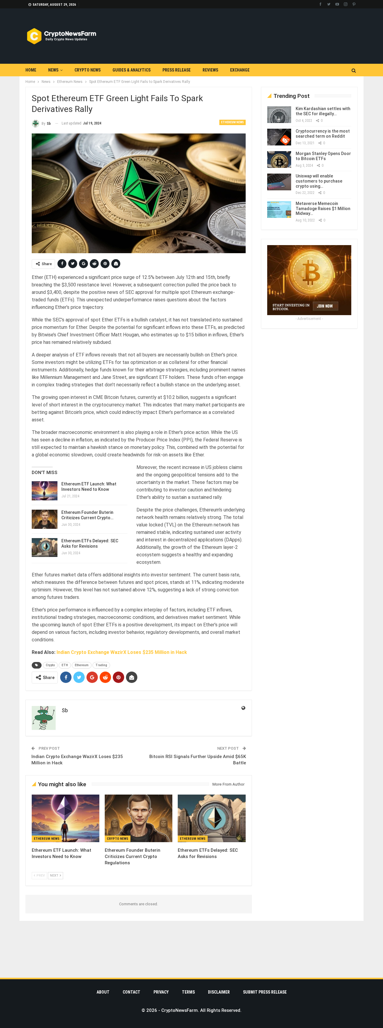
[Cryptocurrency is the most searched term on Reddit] (279, 137)
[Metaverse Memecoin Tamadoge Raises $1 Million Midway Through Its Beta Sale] (279, 209)
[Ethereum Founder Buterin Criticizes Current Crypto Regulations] (44, 519)
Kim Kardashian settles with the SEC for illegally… (323, 111)
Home (30, 70)
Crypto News (88, 70)
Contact (131, 992)
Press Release (176, 70)
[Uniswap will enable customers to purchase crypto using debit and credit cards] (279, 182)
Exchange (240, 70)
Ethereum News (232, 122)
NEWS (53, 70)
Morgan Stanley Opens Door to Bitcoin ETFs (323, 156)
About (103, 992)
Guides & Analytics (132, 70)
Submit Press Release (265, 992)
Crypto (50, 665)
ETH (65, 665)
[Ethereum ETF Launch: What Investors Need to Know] (44, 490)
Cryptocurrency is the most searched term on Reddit (323, 134)
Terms (188, 992)
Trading (101, 665)
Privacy (161, 992)
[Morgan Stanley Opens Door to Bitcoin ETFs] (279, 159)
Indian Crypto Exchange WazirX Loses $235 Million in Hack (122, 652)
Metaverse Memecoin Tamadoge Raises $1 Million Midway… (323, 208)
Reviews (210, 70)
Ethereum (82, 665)
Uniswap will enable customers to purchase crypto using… (319, 181)
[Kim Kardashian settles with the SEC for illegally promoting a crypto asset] (279, 114)
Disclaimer (219, 992)
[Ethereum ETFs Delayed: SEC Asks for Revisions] (44, 547)
